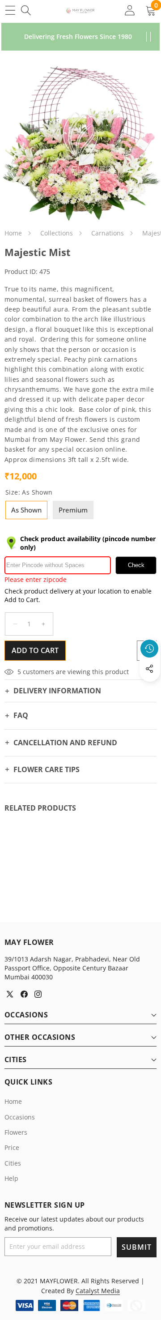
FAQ (20, 715)
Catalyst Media (98, 1290)
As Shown (26, 509)
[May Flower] (80, 10)
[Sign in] (129, 10)
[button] (150, 689)
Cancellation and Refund (65, 743)
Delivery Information (57, 691)
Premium (73, 509)
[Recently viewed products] (149, 649)
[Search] (26, 10)
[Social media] (149, 669)
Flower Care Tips (46, 769)
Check (136, 565)
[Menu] (10, 10)
